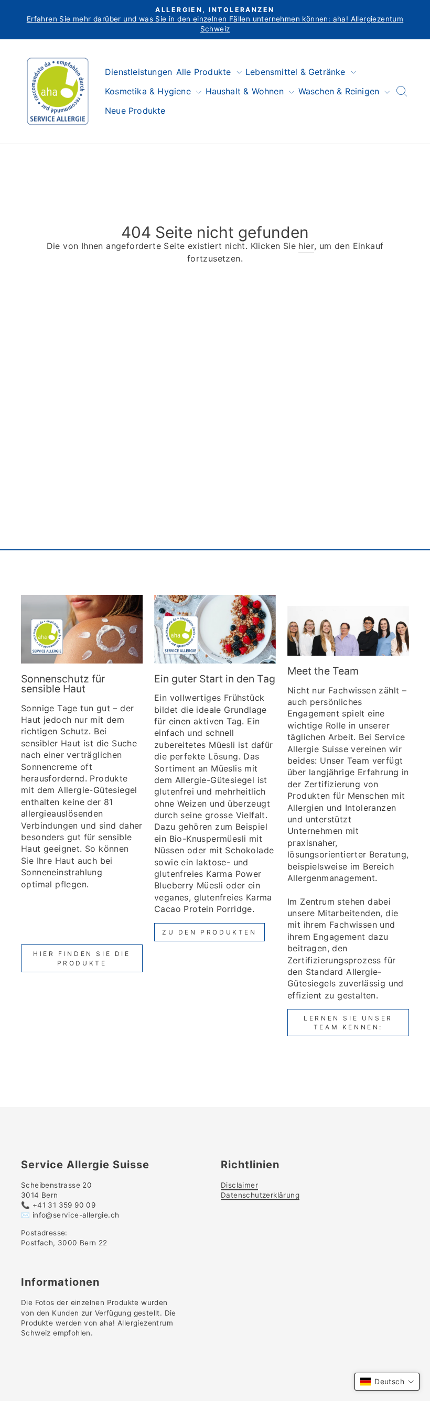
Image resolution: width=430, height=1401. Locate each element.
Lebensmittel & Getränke (296, 72)
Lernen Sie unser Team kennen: (348, 1022)
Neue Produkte (135, 110)
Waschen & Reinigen (340, 91)
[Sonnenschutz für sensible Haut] (82, 629)
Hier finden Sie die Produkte (81, 958)
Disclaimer (239, 1185)
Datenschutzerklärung (260, 1195)
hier (306, 246)
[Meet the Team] (348, 625)
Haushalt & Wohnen (246, 91)
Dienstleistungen (138, 72)
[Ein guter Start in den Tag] (215, 629)
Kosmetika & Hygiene (149, 91)
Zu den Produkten (209, 932)
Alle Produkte (205, 72)
